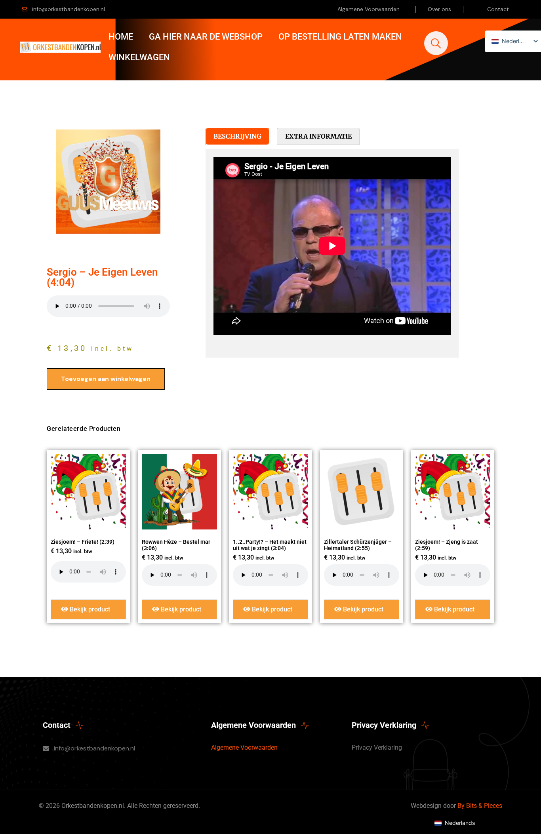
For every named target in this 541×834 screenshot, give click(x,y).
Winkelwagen (139, 57)
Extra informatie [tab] (318, 136)
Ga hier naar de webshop (206, 37)
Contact (498, 9)
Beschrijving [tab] (237, 136)
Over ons (439, 9)
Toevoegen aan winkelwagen (105, 379)
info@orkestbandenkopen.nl (68, 9)
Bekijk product (89, 609)
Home (121, 37)
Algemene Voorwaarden (368, 9)
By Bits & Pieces (479, 805)
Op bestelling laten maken (340, 37)
